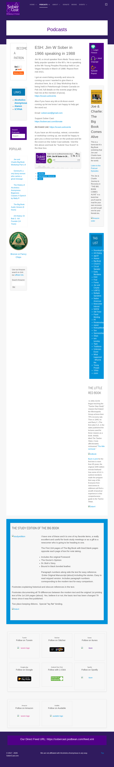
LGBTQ (97, 290)
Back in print (93, 459)
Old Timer (41, 173)
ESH (95, 277)
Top (102, 753)
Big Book (97, 261)
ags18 (96, 256)
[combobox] (18, 136)
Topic (96, 344)
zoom (96, 373)
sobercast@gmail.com (52, 113)
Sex (95, 330)
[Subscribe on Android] (57, 678)
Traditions (97, 346)
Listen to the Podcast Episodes (96, 168)
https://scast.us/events (45, 96)
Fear (95, 280)
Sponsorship (99, 333)
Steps (96, 336)
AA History (98, 253)
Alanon (96, 258)
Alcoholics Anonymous (69, 753)
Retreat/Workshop (101, 328)
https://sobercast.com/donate (48, 121)
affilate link (19, 275)
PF (95, 320)
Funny (96, 282)
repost (40, 178)
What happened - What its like (47, 176)
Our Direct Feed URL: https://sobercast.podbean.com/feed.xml (57, 739)
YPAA (96, 370)
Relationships (99, 322)
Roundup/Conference (102, 250)
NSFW (96, 309)
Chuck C (97, 264)
